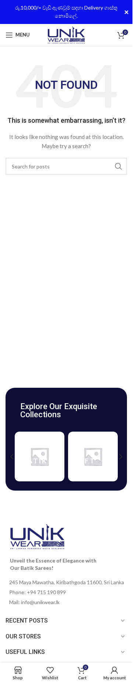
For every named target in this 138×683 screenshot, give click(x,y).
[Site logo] (66, 34)
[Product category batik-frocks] (39, 456)
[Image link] (37, 536)
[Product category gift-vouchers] (93, 456)
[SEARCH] (118, 166)
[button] (11, 456)
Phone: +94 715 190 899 (37, 592)
